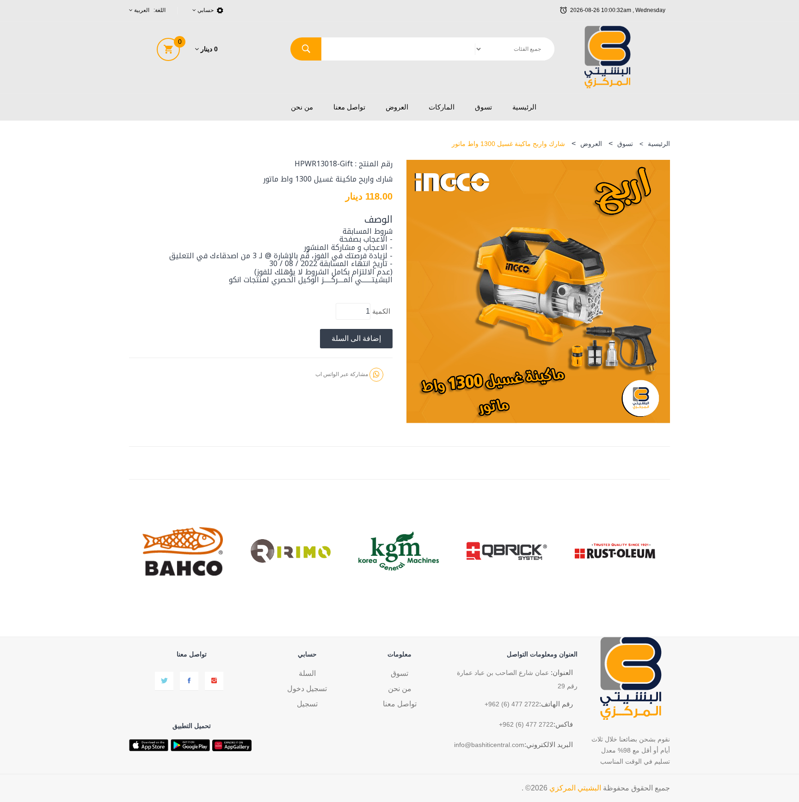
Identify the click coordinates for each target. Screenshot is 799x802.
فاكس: (563, 724)
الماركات (442, 107)
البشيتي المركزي (575, 788)
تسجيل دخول (307, 689)
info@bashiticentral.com (489, 744)
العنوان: (562, 672)
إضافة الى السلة (356, 338)
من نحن (302, 107)
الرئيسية (524, 107)
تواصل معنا (349, 107)
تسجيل (307, 704)
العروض (397, 107)
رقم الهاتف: (556, 704)
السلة (307, 673)
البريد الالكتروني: (548, 744)
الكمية (381, 311)
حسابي (205, 10)
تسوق (483, 107)
